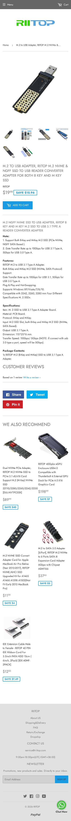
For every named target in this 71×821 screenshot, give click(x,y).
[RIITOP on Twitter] (25, 797)
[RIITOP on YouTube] (44, 797)
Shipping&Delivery (35, 723)
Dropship (35, 737)
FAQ (35, 727)
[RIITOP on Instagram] (38, 797)
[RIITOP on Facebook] (31, 797)
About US (35, 718)
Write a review (31, 377)
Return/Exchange (35, 732)
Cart (65, 4)
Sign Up (61, 779)
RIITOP (36, 806)
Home (6, 45)
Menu (10, 4)
